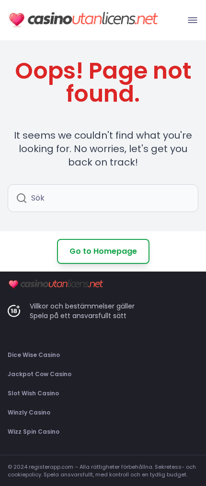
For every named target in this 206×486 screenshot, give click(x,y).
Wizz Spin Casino (33, 431)
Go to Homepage (103, 251)
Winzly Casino (29, 412)
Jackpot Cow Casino (39, 374)
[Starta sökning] (21, 198)
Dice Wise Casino (34, 355)
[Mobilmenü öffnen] (192, 20)
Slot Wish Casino (33, 393)
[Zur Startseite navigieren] (83, 20)
